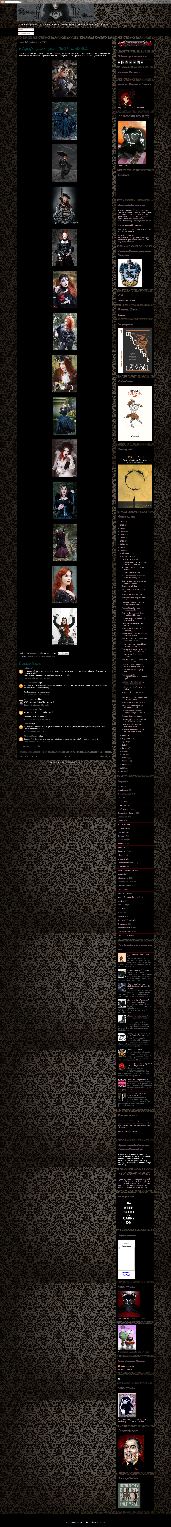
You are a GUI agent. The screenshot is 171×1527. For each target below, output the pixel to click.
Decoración (122, 817)
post (136, 1161)
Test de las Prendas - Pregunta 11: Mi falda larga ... (134, 698)
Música (121, 901)
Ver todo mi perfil (125, 1369)
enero (124, 764)
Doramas (121, 821)
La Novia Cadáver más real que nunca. (134, 624)
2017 (122, 534)
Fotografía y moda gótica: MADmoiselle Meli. (132, 707)
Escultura (121, 836)
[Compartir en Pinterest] (68, 653)
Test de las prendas (125, 932)
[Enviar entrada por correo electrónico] (55, 653)
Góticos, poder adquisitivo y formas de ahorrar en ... (133, 683)
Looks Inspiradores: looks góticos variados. (137, 1094)
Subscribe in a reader (126, 301)
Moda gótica (40, 656)
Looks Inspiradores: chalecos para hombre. (133, 619)
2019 (122, 528)
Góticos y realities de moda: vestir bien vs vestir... (133, 604)
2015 (122, 541)
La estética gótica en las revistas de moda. (131, 725)
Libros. (120, 855)
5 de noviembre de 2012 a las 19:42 (37, 678)
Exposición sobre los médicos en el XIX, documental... (134, 720)
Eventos (121, 844)
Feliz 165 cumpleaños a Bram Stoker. (133, 688)
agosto (125, 742)
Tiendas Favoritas (125, 935)
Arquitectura (123, 790)
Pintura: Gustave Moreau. (132, 716)
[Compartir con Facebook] (66, 653)
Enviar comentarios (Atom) (69, 762)
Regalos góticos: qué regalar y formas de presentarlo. (139, 1065)
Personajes (122, 905)
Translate (122, 315)
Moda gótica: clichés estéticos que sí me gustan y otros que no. (139, 1018)
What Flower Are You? (126, 1273)
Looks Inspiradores (126, 863)
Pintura (121, 909)
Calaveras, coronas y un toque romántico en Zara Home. (134, 650)
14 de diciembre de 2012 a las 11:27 (37, 732)
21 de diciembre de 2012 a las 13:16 (37, 742)
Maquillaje (122, 867)
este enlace (142, 1187)
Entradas (23, 30)
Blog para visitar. (124, 794)
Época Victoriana (124, 832)
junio (124, 748)
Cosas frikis (122, 805)
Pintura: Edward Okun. (131, 573)
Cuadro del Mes (124, 809)
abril (124, 755)
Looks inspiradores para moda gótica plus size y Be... (134, 563)
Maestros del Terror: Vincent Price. (133, 693)
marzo (125, 758)
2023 (122, 525)
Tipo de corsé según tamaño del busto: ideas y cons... (133, 577)
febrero (125, 761)
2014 (122, 544)
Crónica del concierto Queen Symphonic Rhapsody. (133, 614)
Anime (120, 786)
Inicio (67, 756)
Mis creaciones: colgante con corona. (133, 599)
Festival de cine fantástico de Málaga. (133, 590)
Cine (119, 798)
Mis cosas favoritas (125, 882)
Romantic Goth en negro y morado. (132, 671)
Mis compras (123, 878)
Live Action (122, 859)
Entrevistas (122, 828)
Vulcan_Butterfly (30, 699)
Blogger (102, 1522)
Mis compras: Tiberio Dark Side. (138, 955)
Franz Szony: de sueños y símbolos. (132, 655)
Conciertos (122, 802)
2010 (122, 771)
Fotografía (31, 656)
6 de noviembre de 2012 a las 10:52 (37, 695)
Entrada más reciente (29, 756)
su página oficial (87, 56)
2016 (122, 538)
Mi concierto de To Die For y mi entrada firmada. (134, 635)
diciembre (126, 553)
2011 (122, 768)
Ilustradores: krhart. (130, 586)
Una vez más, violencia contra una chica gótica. (134, 582)
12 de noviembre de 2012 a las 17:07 (37, 719)
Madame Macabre (31, 683)
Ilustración (122, 851)
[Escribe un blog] (61, 653)
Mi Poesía (122, 874)
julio (124, 745)
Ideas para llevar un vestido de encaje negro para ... (134, 645)
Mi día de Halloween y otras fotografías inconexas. (133, 730)
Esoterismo (122, 840)
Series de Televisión (126, 920)
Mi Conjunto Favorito (126, 870)
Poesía (120, 912)
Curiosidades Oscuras (126, 813)
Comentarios (25, 34)
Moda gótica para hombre (128, 897)
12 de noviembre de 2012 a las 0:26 (37, 705)
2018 (122, 531)
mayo (124, 751)
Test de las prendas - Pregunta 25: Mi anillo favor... (134, 660)
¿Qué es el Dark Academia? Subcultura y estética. (138, 1001)
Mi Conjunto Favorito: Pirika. (133, 702)
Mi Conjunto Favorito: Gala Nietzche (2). (132, 630)
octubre (125, 735)
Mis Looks (122, 890)
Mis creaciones (124, 886)
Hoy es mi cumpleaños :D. (137, 1080)
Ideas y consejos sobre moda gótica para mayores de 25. (139, 1035)
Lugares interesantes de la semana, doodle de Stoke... (133, 665)
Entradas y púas (124, 824)
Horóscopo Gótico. (135, 1050)
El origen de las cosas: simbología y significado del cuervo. (138, 986)
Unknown (28, 668)
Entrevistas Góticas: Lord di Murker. (133, 569)
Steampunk (50, 656)
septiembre (127, 739)
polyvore (121, 916)
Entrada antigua (103, 756)
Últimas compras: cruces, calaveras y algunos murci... (134, 712)
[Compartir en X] (63, 653)
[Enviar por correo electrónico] (59, 653)
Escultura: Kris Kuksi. (130, 559)
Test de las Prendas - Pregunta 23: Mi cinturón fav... (134, 640)
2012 (122, 550)
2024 (122, 522)
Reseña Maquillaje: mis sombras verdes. (131, 609)
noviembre (127, 556)
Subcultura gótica (125, 928)
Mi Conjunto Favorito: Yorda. (133, 594)
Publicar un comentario (31, 746)
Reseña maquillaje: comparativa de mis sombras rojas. (134, 677)
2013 (122, 547)
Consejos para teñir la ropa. (138, 970)
